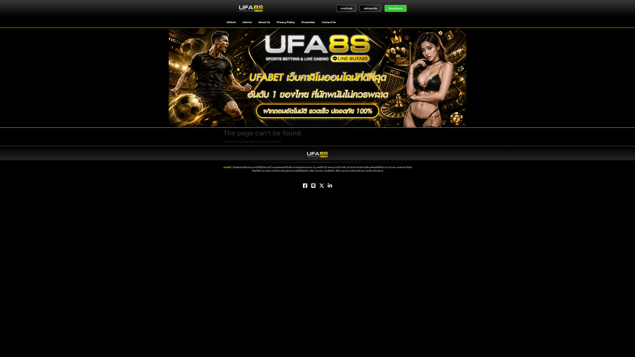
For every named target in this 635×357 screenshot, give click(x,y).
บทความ (247, 22)
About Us (264, 22)
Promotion (308, 22)
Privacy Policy (286, 22)
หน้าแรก (231, 22)
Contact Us (329, 22)
